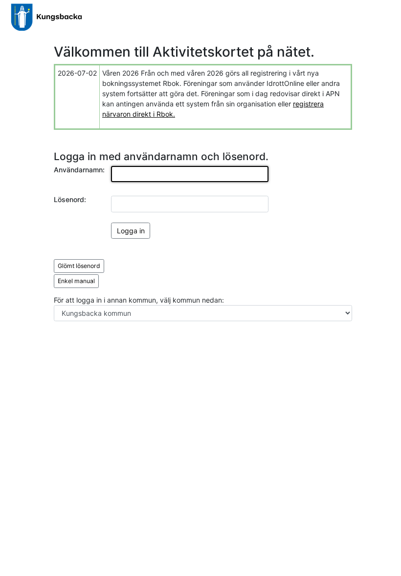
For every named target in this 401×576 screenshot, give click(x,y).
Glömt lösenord (79, 265)
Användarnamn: (79, 170)
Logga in (131, 230)
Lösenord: (70, 200)
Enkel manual (76, 281)
